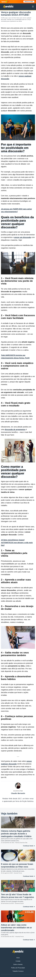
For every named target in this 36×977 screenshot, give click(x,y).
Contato (18, 961)
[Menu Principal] (33, 7)
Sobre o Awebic (18, 964)
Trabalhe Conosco (18, 971)
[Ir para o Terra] (5, 2)
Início (18, 957)
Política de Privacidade (18, 968)
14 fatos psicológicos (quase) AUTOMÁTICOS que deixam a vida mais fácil (17, 542)
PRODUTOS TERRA (29, 1)
